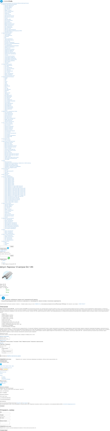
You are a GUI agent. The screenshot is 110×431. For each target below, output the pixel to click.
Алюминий (7, 243)
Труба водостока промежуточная (11, 158)
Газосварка (16, 341)
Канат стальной (7, 125)
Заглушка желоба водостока (10, 149)
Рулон (6, 91)
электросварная (8, 34)
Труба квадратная (8, 105)
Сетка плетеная (8, 131)
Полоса (6, 81)
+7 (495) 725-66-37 (3, 250)
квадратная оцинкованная (9, 46)
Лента (6, 87)
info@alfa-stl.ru (3, 251)
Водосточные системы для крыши (8, 141)
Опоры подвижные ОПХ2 (9, 183)
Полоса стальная (8, 12)
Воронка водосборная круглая (10, 146)
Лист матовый (7, 98)
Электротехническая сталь (10, 75)
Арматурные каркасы (9, 31)
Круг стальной (7, 8)
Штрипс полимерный (8, 74)
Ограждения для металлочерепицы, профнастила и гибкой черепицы (18, 163)
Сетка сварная (7, 102)
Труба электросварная (9, 107)
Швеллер (6, 84)
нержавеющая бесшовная (9, 49)
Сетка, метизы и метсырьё (7, 122)
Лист (5, 80)
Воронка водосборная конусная (11, 145)
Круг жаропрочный (8, 95)
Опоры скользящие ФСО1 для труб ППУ (12, 198)
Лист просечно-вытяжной (9, 68)
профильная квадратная (9, 50)
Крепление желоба (8, 152)
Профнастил (7, 13)
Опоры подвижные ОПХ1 (9, 182)
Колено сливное (8, 151)
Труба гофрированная (9, 103)
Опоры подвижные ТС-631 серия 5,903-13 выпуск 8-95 (15, 191)
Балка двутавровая (8, 7)
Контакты (27, 3)
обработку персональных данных (14, 355)
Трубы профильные (8, 35)
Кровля (3, 160)
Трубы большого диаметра (10, 60)
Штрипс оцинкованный (9, 73)
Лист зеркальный (8, 97)
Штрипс (6, 110)
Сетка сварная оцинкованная (10, 135)
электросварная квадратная (10, 57)
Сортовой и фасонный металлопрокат (9, 4)
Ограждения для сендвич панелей (11, 164)
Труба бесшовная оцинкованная (11, 222)
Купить (7, 295)
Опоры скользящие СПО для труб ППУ (12, 197)
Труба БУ (6, 172)
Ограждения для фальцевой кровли (11, 165)
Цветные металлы (5, 241)
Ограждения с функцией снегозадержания (13, 166)
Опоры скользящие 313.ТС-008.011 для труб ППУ (14, 196)
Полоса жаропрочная (9, 114)
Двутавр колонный (8, 22)
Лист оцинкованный (8, 67)
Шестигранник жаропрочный (10, 118)
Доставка (23, 3)
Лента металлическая (9, 123)
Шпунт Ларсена (5, 174)
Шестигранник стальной (9, 16)
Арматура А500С (8, 19)
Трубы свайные (7, 61)
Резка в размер (10, 341)
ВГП (5, 37)
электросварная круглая (9, 39)
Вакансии (20, 3)
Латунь (6, 244)
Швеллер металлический (9, 15)
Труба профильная (8, 108)
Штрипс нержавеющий (9, 233)
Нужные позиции (3, 420)
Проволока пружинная (9, 127)
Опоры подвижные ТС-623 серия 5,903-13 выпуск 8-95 (15, 188)
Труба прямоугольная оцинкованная (11, 225)
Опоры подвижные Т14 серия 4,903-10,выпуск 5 (14, 187)
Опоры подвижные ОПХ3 (9, 184)
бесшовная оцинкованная (9, 42)
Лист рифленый (8, 69)
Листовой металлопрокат (7, 64)
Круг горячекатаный (8, 26)
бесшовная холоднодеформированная (12, 43)
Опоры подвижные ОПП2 (9, 181)
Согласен (2, 405)
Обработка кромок (26, 341)
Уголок (6, 83)
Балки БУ (6, 169)
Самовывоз (8, 344)
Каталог (1, 3)
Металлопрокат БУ (5, 168)
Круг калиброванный (8, 27)
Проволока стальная (8, 129)
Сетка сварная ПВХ (8, 136)
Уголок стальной (8, 14)
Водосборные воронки (9, 142)
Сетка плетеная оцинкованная (10, 133)
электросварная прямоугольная (11, 59)
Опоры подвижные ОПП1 (9, 180)
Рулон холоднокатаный (9, 11)
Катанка (6, 18)
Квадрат (6, 77)
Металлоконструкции (7, 3)
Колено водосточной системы (10, 150)
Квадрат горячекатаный (9, 25)
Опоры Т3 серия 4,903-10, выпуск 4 (11, 200)
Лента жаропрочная (8, 112)
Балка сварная (7, 21)
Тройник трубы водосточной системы (12, 157)
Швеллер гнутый (8, 28)
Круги (6, 79)
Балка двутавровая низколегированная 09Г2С (13, 30)
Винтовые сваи (7, 41)
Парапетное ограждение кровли (11, 167)
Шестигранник (7, 85)
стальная (6, 54)
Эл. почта (2, 417)
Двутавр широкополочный (9, 23)
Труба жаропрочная (8, 120)
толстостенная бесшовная (9, 56)
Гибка (20, 341)
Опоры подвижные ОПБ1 (9, 177)
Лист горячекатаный (8, 65)
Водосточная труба (8, 143)
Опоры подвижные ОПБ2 (9, 179)
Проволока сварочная (9, 128)
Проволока (7, 90)
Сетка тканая (7, 137)
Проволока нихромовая (9, 126)
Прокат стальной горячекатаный (8, 234)
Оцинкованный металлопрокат (8, 218)
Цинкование (3, 341)
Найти (12, 246)
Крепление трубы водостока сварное (12, 154)
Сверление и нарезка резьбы (37, 341)
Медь (6, 242)
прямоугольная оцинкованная (10, 53)
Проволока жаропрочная (9, 121)
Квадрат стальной (8, 10)
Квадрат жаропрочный (9, 119)
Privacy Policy (18, 402)
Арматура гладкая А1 (9, 6)
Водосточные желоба (9, 144)
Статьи (1, 373)
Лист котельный (7, 140)
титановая (6, 62)
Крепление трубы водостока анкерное (12, 153)
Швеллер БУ (7, 173)
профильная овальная (9, 51)
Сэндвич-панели (8, 156)
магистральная (7, 48)
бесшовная (7, 36)
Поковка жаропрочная (9, 113)
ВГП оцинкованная (8, 44)
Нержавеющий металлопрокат (8, 76)
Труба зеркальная (8, 104)
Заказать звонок (3, 248)
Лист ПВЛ (6, 88)
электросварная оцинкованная (10, 58)
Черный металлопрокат (6, 203)
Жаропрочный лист (8, 115)
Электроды (7, 94)
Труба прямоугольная (9, 106)
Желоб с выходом (8, 148)
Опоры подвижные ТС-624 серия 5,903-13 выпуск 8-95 (15, 189)
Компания (16, 3)
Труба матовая (7, 92)
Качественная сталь (6, 138)
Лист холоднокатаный (9, 71)
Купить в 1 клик (3, 295)
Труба (6, 82)
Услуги (12, 3)
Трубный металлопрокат (7, 33)
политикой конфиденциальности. (69, 404)
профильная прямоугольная (10, 52)
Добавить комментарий (4, 336)
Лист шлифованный (8, 99)
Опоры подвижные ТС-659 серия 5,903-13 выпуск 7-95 (15, 192)
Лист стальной (7, 72)
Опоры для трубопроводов (7, 176)
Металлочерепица (8, 161)
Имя (1, 412)
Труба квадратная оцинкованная (11, 223)
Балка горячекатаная (9, 20)
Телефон (2, 414)
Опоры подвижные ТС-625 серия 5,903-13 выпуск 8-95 (15, 190)
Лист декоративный (8, 96)
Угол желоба (7, 159)
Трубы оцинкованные (9, 38)
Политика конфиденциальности (6, 367)
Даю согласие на (10, 355)
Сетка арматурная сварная (10, 130)
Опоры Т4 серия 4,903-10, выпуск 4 (11, 202)
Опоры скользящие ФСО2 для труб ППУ (12, 199)
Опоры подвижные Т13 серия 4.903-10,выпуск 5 (14, 185)
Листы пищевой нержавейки (10, 100)
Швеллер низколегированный (10, 29)
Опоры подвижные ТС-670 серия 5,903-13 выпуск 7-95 (15, 195)
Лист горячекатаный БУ (9, 171)
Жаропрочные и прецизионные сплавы (9, 111)
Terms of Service (25, 402)
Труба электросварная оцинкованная (12, 226)
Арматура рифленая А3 (9, 5)
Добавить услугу (3, 340)
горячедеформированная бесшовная (12, 45)
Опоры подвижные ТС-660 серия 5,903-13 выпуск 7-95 (15, 194)
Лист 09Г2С (7, 66)
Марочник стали (3, 372)
